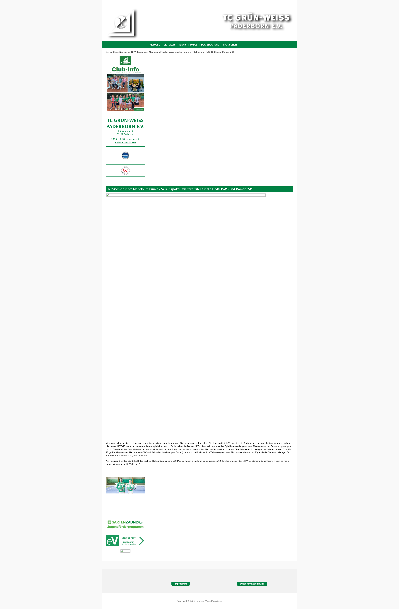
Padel (193, 45)
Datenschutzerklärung (252, 583)
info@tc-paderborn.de (129, 139)
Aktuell (155, 45)
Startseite (124, 52)
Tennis (183, 45)
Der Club (169, 45)
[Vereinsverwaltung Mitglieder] (125, 540)
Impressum (181, 583)
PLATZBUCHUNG (210, 45)
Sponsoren (230, 45)
